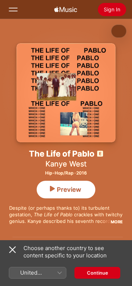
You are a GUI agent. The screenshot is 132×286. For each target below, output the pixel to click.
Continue (97, 273)
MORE (117, 221)
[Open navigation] (13, 9)
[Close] (12, 249)
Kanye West (66, 164)
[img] (65, 9)
